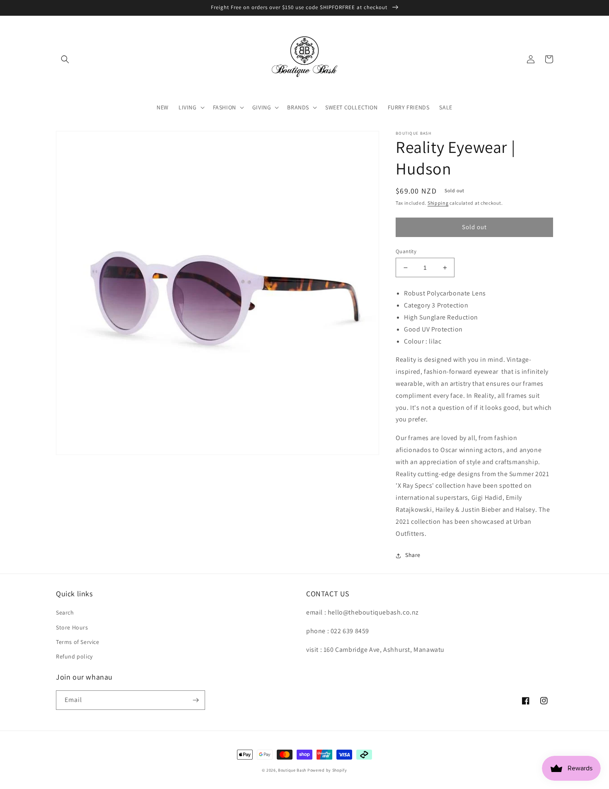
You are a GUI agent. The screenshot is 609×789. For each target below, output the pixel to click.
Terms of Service (77, 642)
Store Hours (72, 627)
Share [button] (412, 555)
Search (65, 612)
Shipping (438, 203)
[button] (65, 59)
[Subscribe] (195, 700)
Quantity (406, 251)
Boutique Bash (292, 770)
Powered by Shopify (327, 770)
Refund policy (74, 656)
